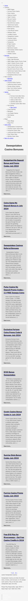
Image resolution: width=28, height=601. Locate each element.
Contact (5, 599)
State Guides (8, 80)
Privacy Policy (7, 597)
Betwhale (10, 78)
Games (6, 92)
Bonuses (6, 55)
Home (6, 5)
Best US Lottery (8, 138)
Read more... (7, 193)
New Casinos (8, 76)
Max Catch (13, 107)
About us (5, 595)
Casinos (6, 7)
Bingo (6, 119)
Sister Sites (7, 124)
